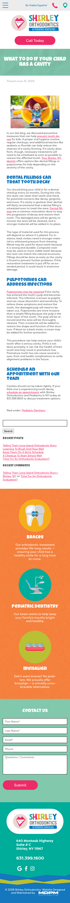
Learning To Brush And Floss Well (23, 449)
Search (8, 431)
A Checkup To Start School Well (22, 455)
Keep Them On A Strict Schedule (23, 452)
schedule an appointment (23, 392)
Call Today (35, 40)
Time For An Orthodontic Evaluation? (26, 459)
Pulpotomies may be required (25, 292)
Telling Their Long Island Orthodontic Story (30, 445)
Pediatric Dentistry (33, 410)
